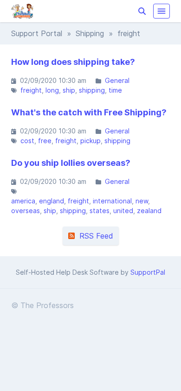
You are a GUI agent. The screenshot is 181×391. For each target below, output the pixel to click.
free (45, 141)
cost (27, 141)
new (142, 201)
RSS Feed (94, 235)
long (52, 90)
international (112, 201)
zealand (149, 210)
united (123, 210)
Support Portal (36, 33)
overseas (25, 210)
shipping (92, 90)
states (100, 210)
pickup (90, 141)
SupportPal (147, 272)
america (23, 201)
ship (69, 90)
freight (31, 90)
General (117, 80)
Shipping (90, 33)
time (115, 90)
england (51, 201)
